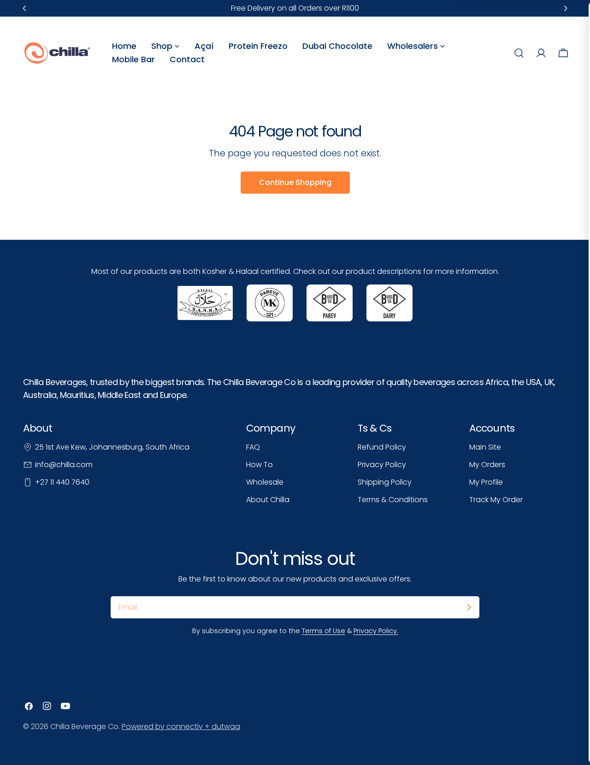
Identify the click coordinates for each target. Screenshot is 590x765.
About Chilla (267, 499)
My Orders (487, 464)
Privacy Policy (382, 464)
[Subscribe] (468, 607)
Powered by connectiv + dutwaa (181, 726)
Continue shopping (295, 182)
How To (259, 464)
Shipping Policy (385, 482)
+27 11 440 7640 (62, 482)
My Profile (486, 482)
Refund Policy (382, 447)
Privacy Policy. (376, 630)
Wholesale (264, 482)
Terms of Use (323, 630)
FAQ (253, 447)
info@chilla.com (64, 464)
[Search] (519, 53)
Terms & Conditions (393, 499)
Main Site (485, 447)
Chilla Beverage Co (84, 726)
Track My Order (496, 499)
